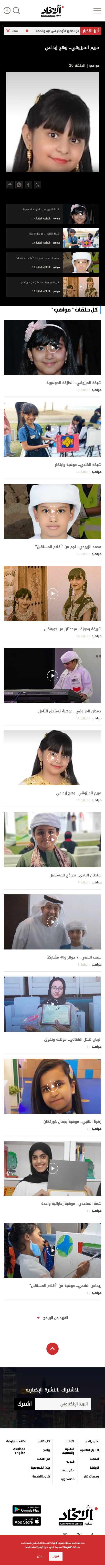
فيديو (70, 1462)
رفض (40, 1556)
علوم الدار (92, 1441)
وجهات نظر (91, 1476)
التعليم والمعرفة (68, 1451)
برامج (46, 1450)
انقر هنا (67, 1547)
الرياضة (94, 1468)
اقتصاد (94, 1459)
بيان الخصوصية (40, 1468)
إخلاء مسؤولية (15, 1441)
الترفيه (70, 1441)
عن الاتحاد (43, 1459)
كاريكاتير (44, 1441)
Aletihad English (19, 1451)
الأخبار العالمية (89, 1450)
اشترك (24, 1404)
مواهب (94, 66)
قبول (55, 1556)
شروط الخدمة (41, 1476)
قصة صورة (67, 1479)
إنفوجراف (68, 1470)
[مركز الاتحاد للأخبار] (52, 11)
